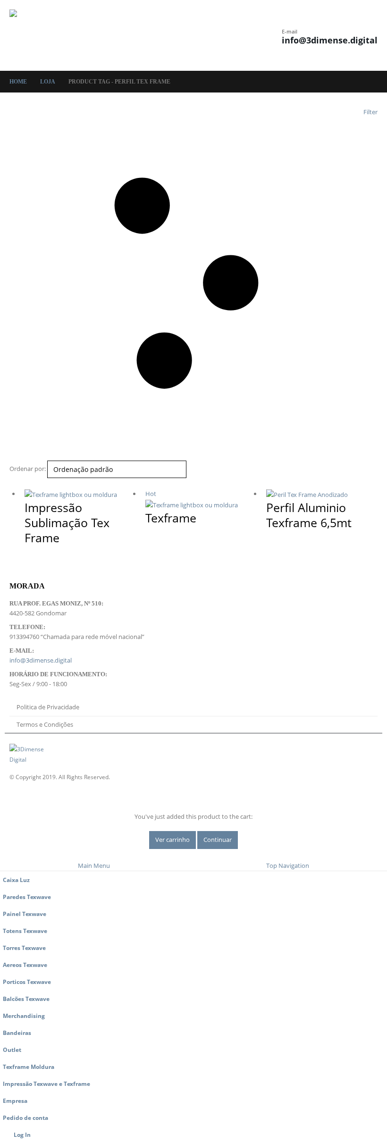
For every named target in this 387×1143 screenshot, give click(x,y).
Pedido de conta (25, 1117)
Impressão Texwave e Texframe (46, 1083)
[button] (164, 35)
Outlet (12, 1049)
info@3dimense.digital (330, 40)
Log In (22, 1134)
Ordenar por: (27, 468)
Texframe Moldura (28, 1066)
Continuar (217, 839)
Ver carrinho (172, 839)
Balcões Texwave (26, 998)
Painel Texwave (24, 913)
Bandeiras (17, 1032)
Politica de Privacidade (48, 707)
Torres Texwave (24, 947)
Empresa (15, 1100)
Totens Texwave (25, 930)
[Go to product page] (80, 494)
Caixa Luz (16, 879)
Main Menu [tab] (94, 865)
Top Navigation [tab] (287, 865)
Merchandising (24, 1015)
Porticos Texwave (27, 981)
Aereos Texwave (25, 964)
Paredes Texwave (27, 896)
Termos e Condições (45, 724)
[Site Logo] (35, 35)
